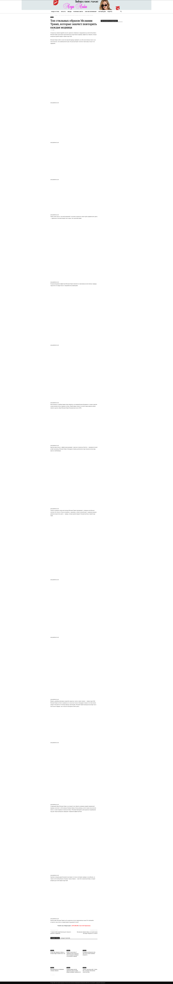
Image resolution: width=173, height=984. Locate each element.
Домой (51, 15)
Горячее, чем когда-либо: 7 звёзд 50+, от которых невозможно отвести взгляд (90, 971)
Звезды (69, 11)
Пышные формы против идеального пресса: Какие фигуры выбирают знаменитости (74, 971)
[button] (121, 11)
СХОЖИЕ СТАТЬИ (55, 938)
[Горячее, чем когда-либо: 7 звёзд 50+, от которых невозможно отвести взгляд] (90, 963)
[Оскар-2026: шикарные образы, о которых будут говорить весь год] (57, 946)
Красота (63, 11)
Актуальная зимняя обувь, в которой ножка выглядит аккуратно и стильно (87, 932)
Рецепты (110, 11)
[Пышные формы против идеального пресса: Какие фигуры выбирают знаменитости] (74, 963)
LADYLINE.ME (74, 925)
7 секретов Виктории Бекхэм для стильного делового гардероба (60, 932)
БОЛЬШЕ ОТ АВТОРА (65, 938)
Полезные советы (78, 11)
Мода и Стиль (55, 11)
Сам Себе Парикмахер (91, 11)
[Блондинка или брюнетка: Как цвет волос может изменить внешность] (90, 946)
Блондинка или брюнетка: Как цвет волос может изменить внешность (89, 953)
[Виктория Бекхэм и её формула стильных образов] (57, 963)
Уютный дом (102, 11)
